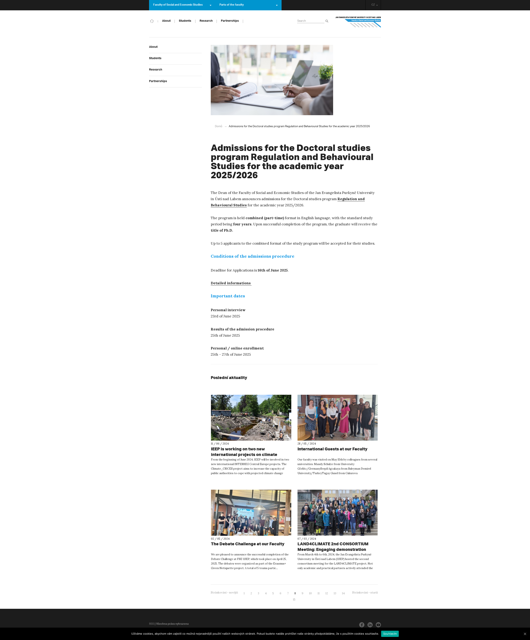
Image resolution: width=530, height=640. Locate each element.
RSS (151, 624)
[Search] (327, 21)
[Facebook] (361, 624)
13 (335, 593)
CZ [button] (373, 5)
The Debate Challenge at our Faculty (247, 543)
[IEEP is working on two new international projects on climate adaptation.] (251, 418)
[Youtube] (378, 624)
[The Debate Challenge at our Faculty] (251, 512)
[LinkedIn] (370, 624)
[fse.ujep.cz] (358, 23)
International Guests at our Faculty (332, 448)
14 (343, 593)
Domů (218, 126)
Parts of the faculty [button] (231, 5)
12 (326, 593)
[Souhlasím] (525, 634)
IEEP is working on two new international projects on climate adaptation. (244, 454)
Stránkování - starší (365, 592)
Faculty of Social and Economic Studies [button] (178, 5)
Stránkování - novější (224, 592)
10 (310, 593)
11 (319, 593)
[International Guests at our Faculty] (337, 418)
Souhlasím (390, 633)
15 (294, 599)
